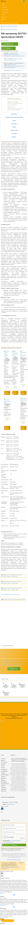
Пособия (14, 133)
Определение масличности (10, 67)
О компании (4, 7)
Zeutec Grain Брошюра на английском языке (10, 594)
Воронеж (3, 19)
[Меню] (7, 1)
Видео (14, 136)
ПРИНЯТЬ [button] (21, 862)
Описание (14, 114)
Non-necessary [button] (3, 905)
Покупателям (5, 9)
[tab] (14, 114)
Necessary (2, 896)
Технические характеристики (14, 117)
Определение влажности (9, 66)
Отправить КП (13, 668)
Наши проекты (5, 12)
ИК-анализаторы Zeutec (16, 70)
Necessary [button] (2, 893)
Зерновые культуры (18, 58)
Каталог (4, 4)
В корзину (8, 48)
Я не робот (2, 923)
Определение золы (19, 66)
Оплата (14, 120)
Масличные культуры (8, 60)
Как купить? (4, 762)
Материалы (14, 130)
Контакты (4, 17)
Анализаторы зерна (13, 53)
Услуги (3, 14)
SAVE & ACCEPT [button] (4, 917)
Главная (3, 758)
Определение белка (11, 64)
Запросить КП (9, 44)
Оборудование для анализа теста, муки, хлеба (14, 55)
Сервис (14, 127)
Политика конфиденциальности (14, 859)
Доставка (14, 123)
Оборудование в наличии (7, 920)
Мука (15, 60)
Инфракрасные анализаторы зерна (11, 54)
